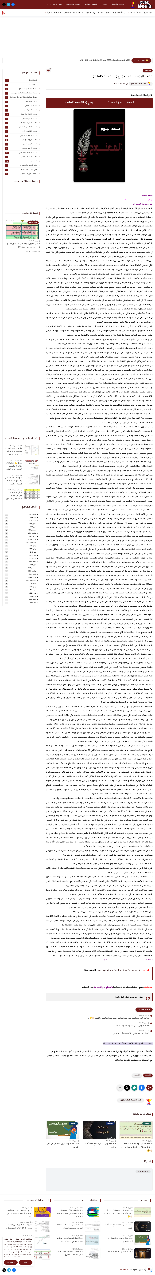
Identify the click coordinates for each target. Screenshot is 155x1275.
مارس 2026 (32, 521)
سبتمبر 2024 (32, 577)
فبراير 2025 (32, 562)
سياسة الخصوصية (73, 4)
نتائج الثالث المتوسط (22, 170)
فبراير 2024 (32, 599)
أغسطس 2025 (31, 543)
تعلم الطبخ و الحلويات (94, 13)
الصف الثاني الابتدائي (22, 119)
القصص (67, 13)
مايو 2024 (33, 590)
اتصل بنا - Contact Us (54, 4)
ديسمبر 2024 (32, 568)
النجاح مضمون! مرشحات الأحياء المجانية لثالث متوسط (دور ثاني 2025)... (19, 1214)
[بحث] (4, 13)
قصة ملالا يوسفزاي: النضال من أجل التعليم (131, 1034)
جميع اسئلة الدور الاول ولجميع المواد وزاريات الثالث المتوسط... (19, 1226)
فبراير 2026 (32, 524)
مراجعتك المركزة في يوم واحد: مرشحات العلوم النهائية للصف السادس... (69, 1214)
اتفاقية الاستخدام (91, 4)
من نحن (104, 4)
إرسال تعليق (143, 1172)
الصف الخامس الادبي (22, 131)
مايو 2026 (33, 517)
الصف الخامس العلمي (22, 136)
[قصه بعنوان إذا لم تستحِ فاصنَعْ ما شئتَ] (142, 1226)
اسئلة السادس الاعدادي (22, 89)
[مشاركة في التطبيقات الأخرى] (120, 1088)
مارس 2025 (32, 558)
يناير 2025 (33, 565)
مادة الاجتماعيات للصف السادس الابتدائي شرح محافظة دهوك (69, 1240)
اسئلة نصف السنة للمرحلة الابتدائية (22, 97)
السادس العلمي (22, 106)
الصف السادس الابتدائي (22, 153)
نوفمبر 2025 (32, 533)
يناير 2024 (33, 603)
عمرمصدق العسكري (138, 84)
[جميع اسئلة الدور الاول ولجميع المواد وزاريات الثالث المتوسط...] (42, 1226)
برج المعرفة (124, 1270)
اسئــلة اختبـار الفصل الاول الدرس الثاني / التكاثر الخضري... (69, 1253)
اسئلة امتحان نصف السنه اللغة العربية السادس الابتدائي (69, 1226)
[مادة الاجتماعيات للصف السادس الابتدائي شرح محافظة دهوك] (92, 1240)
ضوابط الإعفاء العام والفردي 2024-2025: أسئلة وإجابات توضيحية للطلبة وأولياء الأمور (13, 481)
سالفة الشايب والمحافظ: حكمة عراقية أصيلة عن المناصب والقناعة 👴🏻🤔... (118, 1018)
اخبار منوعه (78, 13)
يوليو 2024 (32, 584)
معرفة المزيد (11, 1262)
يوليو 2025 (32, 546)
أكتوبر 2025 (32, 536)
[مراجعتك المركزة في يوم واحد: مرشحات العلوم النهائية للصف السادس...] (92, 1212)
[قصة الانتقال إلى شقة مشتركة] (142, 1253)
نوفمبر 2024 (32, 571)
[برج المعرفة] (140, 4)
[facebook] (13, 4)
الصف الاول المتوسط (22, 110)
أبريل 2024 (32, 593)
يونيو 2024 (32, 587)
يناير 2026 (33, 527)
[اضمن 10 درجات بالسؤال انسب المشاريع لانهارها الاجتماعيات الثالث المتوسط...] (42, 1254)
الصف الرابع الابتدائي (22, 140)
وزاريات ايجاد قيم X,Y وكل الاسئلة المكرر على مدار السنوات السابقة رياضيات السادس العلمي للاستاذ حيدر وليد (13, 452)
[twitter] (4, 4)
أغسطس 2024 (31, 581)
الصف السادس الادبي (22, 157)
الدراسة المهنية (22, 102)
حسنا (25, 1262)
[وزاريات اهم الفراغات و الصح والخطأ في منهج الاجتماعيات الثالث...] (42, 1240)
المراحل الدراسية (54, 13)
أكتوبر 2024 (32, 574)
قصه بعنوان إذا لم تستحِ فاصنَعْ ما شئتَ (132, 1026)
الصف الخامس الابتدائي (22, 127)
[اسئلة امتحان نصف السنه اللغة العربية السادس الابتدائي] (92, 1226)
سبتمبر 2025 (32, 540)
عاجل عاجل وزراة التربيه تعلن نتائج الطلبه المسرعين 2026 (23, 246)
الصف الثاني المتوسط (22, 123)
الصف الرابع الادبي (22, 144)
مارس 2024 (32, 596)
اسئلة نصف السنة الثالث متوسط (22, 93)
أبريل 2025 (32, 555)
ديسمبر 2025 (32, 530)
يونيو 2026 (32, 514)
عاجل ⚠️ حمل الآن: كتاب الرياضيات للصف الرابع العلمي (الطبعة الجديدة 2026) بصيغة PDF (14, 466)
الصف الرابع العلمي (22, 148)
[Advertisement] (77, 38)
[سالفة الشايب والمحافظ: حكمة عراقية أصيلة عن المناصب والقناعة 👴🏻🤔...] (142, 1212)
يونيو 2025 (32, 549)
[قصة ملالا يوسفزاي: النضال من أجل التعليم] (142, 1240)
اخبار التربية (148, 13)
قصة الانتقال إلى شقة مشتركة (120, 1252)
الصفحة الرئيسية (118, 4)
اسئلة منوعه (135, 13)
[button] (142, 1088)
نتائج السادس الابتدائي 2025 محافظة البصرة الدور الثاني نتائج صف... (102, 60)
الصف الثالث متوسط (22, 114)
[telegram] (8, 4)
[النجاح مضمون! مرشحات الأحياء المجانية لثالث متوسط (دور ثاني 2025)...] (42, 1212)
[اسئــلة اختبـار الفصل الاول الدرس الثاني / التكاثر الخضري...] (92, 1253)
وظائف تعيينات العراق (115, 13)
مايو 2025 (33, 552)
